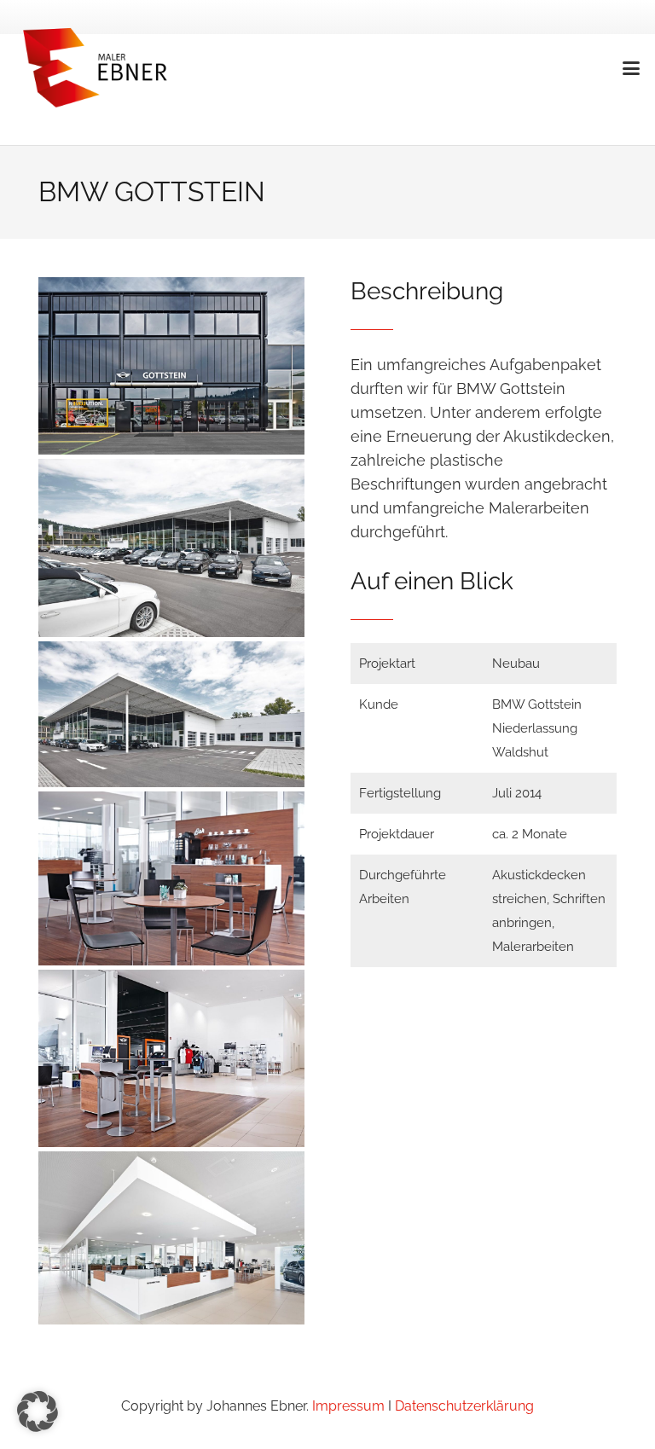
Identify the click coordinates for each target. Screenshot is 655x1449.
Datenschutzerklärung (462, 1406)
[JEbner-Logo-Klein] (97, 68)
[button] (631, 68)
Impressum (348, 1406)
